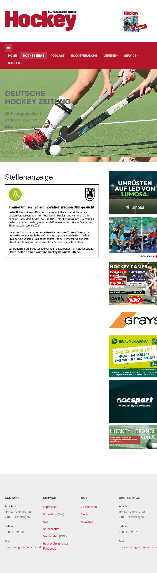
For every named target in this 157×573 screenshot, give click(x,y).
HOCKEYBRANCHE (84, 55)
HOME (12, 55)
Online (85, 514)
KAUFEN (14, 63)
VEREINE (109, 55)
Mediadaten (50, 536)
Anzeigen (87, 521)
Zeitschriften (89, 507)
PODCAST (58, 55)
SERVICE (130, 55)
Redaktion (49, 514)
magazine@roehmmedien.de (24, 547)
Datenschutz (51, 529)
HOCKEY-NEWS (33, 55)
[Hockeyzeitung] (40, 21)
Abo (45, 521)
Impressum (50, 507)
